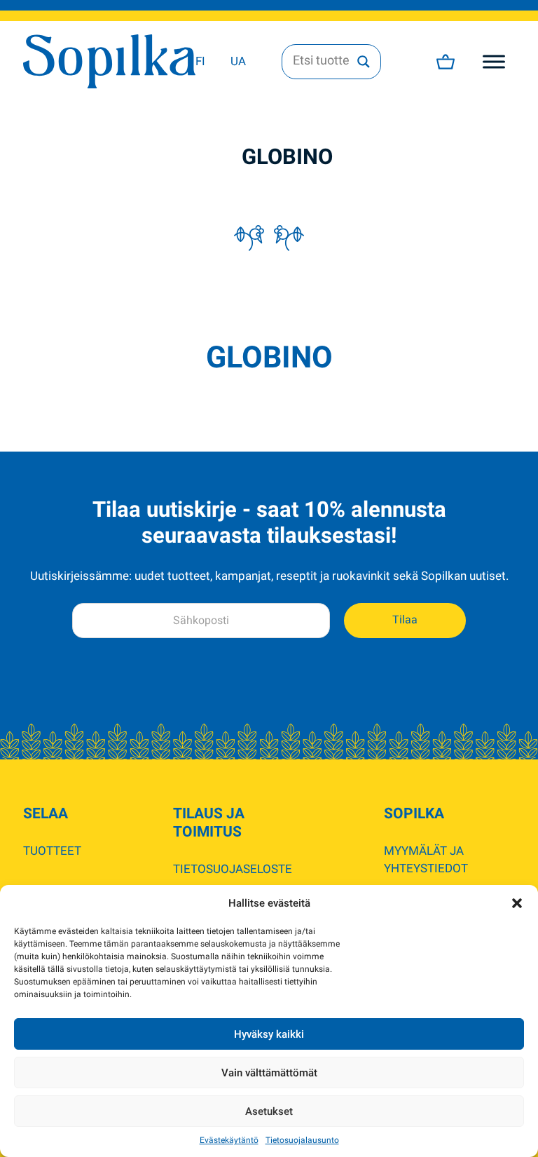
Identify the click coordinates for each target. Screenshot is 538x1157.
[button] (517, 903)
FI (200, 61)
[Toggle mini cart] (445, 61)
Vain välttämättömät (269, 1073)
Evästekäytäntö (229, 1140)
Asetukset (269, 1111)
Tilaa (405, 620)
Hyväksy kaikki (269, 1034)
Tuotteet (52, 851)
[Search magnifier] (363, 62)
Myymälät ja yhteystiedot (426, 859)
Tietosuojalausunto (302, 1140)
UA (238, 61)
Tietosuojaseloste (232, 869)
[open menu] (494, 61)
